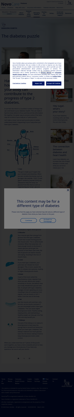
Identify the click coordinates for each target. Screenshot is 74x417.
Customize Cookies (19, 83)
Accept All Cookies (53, 83)
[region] (37, 74)
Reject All (38, 83)
